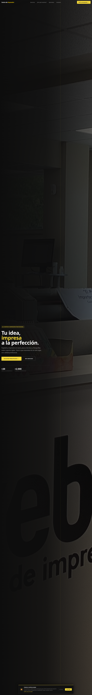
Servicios (32, 2)
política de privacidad (28, 691)
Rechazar (61, 689)
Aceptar (68, 689)
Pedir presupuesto (83, 2)
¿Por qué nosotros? (42, 2)
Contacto (58, 2)
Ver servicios (29, 358)
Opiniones (51, 2)
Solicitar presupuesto (10, 358)
